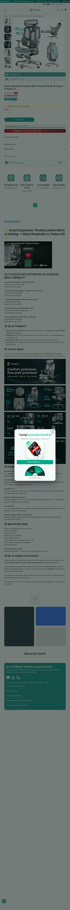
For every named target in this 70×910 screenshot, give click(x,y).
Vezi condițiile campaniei (35, 477)
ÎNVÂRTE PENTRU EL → (35, 462)
